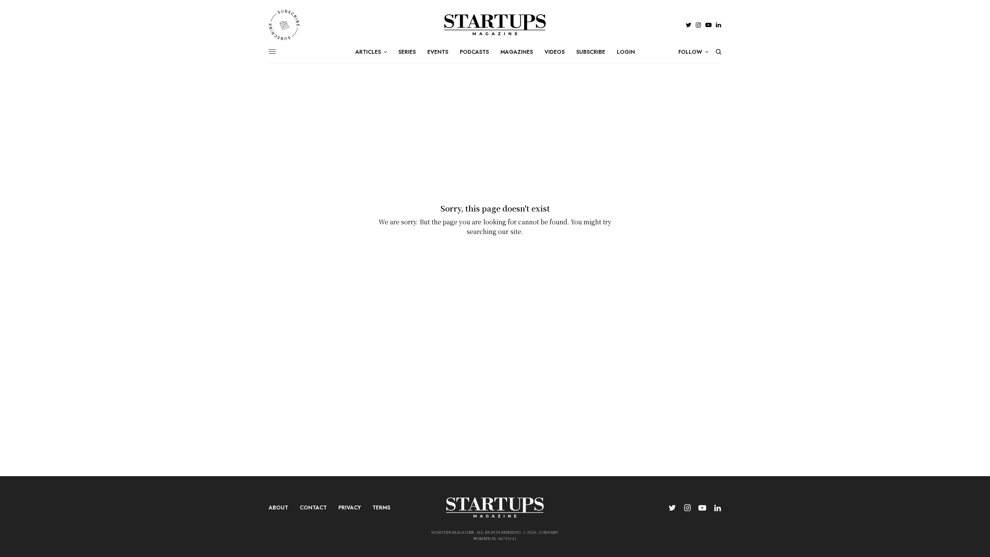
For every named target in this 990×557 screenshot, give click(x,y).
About (278, 507)
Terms (381, 507)
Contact (313, 507)
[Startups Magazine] (495, 24)
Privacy (349, 507)
